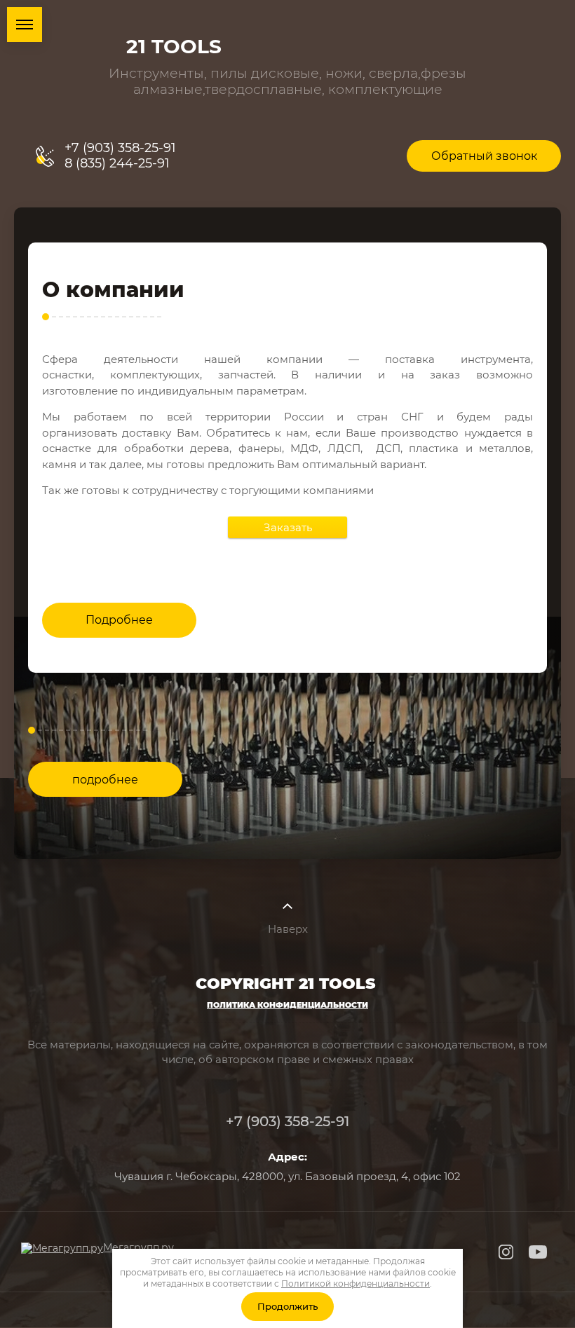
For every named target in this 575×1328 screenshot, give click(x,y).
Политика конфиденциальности (287, 1005)
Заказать (288, 527)
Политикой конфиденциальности (355, 1283)
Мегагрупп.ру (138, 1247)
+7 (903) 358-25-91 (120, 148)
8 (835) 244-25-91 (117, 163)
